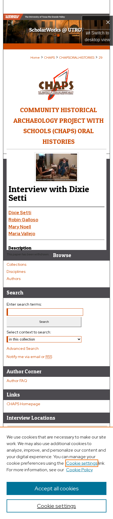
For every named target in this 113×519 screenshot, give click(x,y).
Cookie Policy (79, 470)
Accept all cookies (57, 488)
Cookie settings (81, 463)
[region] (56, 473)
